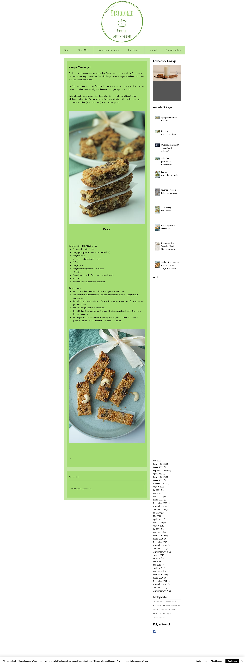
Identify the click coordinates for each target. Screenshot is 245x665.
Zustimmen (232, 661)
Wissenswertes (159, 620)
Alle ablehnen (216, 661)
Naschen (164, 611)
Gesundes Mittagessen (171, 607)
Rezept (155, 615)
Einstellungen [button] (201, 661)
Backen (156, 603)
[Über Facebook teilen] (70, 459)
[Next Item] (177, 73)
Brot (161, 603)
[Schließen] (241, 661)
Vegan (168, 615)
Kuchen (156, 611)
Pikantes (172, 611)
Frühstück (157, 607)
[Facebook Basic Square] (154, 633)
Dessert (168, 603)
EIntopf (175, 603)
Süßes (162, 615)
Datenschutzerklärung (139, 661)
